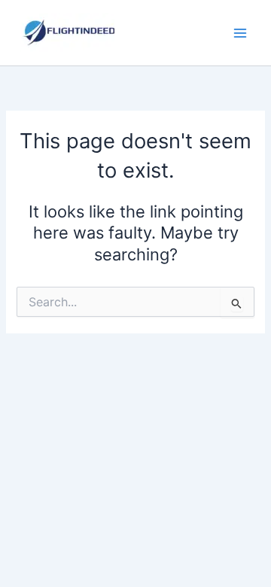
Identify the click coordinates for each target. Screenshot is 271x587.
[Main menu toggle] (240, 33)
